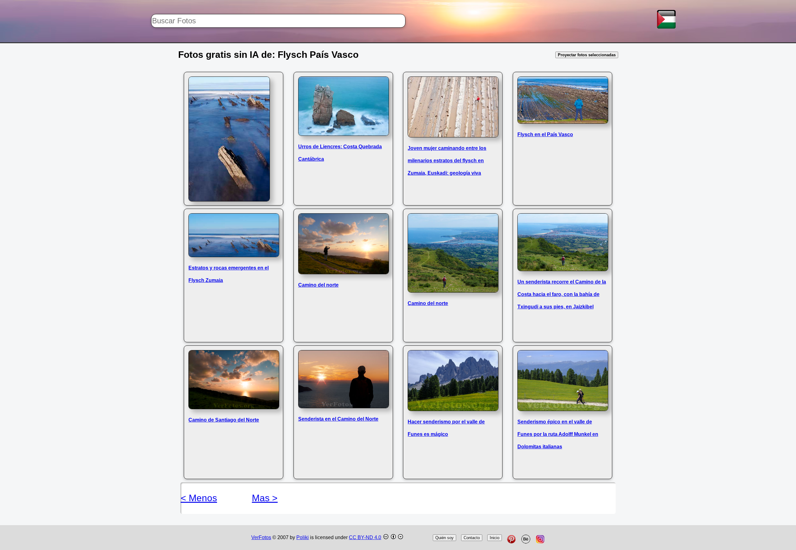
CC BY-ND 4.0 (365, 537)
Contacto (472, 537)
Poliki (302, 537)
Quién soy (444, 537)
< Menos (199, 498)
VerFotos (261, 537)
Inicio (494, 537)
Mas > (265, 498)
